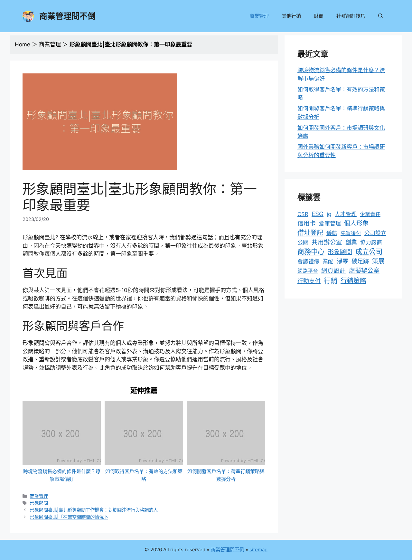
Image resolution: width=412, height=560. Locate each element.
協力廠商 (371, 242)
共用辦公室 (327, 242)
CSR (302, 214)
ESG (317, 214)
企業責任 (370, 214)
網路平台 (307, 271)
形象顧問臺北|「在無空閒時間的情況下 (69, 517)
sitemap (258, 549)
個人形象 (356, 223)
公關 (302, 242)
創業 (351, 242)
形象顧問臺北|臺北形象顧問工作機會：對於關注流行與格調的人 (94, 510)
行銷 (330, 281)
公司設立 (375, 233)
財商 (318, 16)
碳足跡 (360, 261)
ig (329, 214)
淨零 (342, 261)
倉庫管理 (330, 223)
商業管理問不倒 (67, 16)
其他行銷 (291, 16)
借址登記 (310, 233)
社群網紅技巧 (350, 16)
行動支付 (309, 281)
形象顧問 (39, 503)
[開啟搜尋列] (380, 16)
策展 (378, 261)
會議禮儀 (308, 261)
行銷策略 (353, 281)
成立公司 (368, 251)
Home (22, 44)
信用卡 (306, 223)
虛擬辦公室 (364, 270)
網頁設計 (333, 270)
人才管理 (346, 214)
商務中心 (310, 252)
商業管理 (259, 16)
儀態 (331, 233)
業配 (328, 261)
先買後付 (351, 233)
